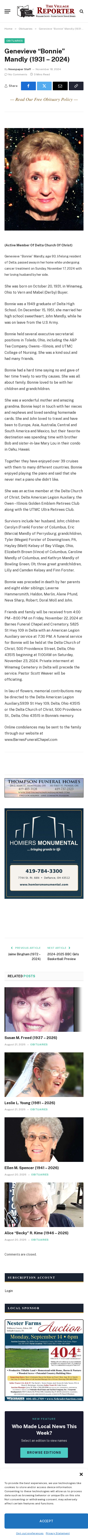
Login (9, 1291)
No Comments (17, 74)
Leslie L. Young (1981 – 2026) (30, 1103)
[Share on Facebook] (28, 86)
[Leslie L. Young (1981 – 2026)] (44, 1074)
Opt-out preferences (30, 1533)
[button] (81, 1474)
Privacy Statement (58, 1533)
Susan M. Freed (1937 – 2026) (31, 1038)
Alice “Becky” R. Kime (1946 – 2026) (37, 1233)
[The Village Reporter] (46, 11)
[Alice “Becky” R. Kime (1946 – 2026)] (44, 1204)
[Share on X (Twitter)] (44, 86)
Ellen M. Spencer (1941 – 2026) (32, 1168)
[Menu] (7, 11)
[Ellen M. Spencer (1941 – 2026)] (44, 1139)
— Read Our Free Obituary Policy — (44, 99)
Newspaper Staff (19, 69)
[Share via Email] (60, 86)
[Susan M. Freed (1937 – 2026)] (44, 1009)
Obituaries (14, 40)
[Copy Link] (76, 86)
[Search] (81, 11)
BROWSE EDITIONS (44, 1452)
